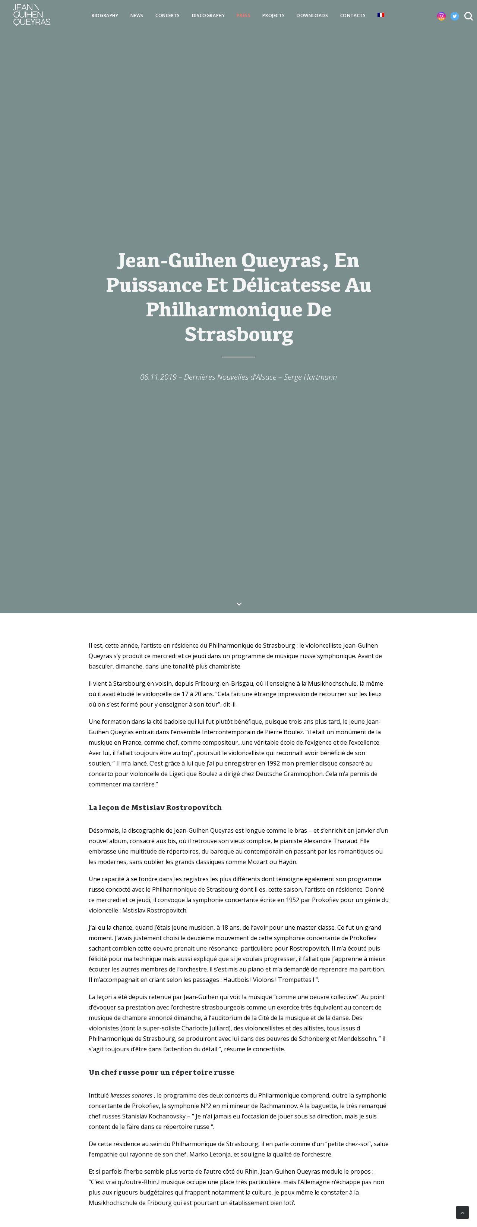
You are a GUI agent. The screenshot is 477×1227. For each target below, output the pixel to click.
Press (243, 15)
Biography (105, 15)
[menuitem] (104, 16)
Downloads (312, 15)
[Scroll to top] (462, 1212)
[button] (435, 15)
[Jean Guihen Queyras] (32, 15)
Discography (208, 15)
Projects (273, 15)
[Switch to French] (380, 15)
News (136, 15)
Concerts (167, 15)
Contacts (353, 15)
